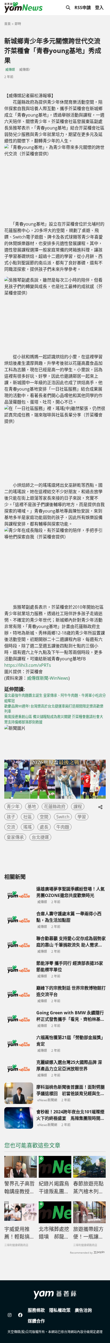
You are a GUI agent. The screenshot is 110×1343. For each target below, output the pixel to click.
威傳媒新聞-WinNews (47, 678)
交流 (11, 827)
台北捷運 (40, 837)
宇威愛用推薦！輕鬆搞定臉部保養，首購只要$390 (19, 1233)
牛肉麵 (62, 827)
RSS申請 (82, 7)
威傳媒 (10, 69)
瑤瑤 (27, 827)
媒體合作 (36, 1321)
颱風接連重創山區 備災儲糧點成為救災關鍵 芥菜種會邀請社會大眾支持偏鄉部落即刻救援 (53, 719)
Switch (62, 817)
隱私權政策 (59, 1310)
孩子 (11, 817)
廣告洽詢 (83, 1310)
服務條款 (36, 1310)
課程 (77, 806)
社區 (27, 817)
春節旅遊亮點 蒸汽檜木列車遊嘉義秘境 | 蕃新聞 (89, 1187)
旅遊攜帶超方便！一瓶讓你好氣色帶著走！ (88, 1233)
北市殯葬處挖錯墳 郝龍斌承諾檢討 (54, 1233)
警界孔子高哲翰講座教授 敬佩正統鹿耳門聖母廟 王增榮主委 (20, 1187)
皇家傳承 (15, 837)
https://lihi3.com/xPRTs (27, 665)
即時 (18, 24)
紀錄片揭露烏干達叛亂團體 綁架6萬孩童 (54, 1187)
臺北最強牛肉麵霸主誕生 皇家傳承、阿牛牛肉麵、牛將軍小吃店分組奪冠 (55, 698)
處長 (44, 827)
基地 (32, 806)
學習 (81, 817)
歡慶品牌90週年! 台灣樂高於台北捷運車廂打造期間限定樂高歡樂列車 (53, 709)
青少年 (13, 806)
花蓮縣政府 (54, 806)
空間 (44, 817)
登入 (99, 7)
